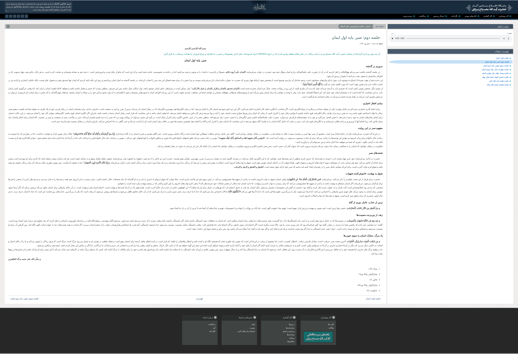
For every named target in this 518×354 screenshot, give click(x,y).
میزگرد (291, 338)
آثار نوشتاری (504, 16)
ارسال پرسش (438, 16)
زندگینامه (422, 16)
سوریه (252, 328)
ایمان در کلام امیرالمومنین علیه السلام (355, 26)
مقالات (331, 328)
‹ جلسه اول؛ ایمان (374, 298)
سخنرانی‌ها (290, 328)
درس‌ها (291, 324)
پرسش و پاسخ (288, 331)
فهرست (199, 298)
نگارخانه (454, 16)
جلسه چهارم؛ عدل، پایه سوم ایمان (495, 69)
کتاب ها (331, 324)
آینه (214, 328)
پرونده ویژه (407, 16)
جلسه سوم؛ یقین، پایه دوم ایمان (496, 66)
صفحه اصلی (378, 26)
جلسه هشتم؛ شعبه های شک (498, 85)
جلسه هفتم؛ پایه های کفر (499, 81)
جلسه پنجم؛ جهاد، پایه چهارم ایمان (495, 73)
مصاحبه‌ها (290, 335)
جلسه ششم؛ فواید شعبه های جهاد (495, 77)
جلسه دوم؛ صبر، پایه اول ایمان (497, 62)
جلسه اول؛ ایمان (502, 58)
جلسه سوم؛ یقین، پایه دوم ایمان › (24, 298)
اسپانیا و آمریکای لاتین (246, 331)
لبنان (253, 324)
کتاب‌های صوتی (471, 16)
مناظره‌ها (290, 341)
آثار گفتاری (487, 16)
